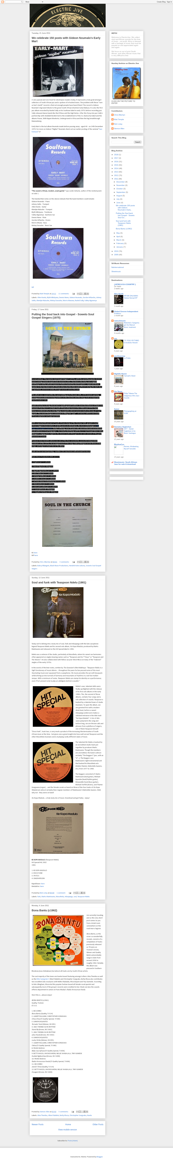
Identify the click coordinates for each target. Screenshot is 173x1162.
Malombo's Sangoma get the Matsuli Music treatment (131, 325)
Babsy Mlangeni (43, 566)
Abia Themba (42, 1115)
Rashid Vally (79, 301)
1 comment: (61, 893)
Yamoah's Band (129, 376)
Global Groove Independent (126, 311)
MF (33, 287)
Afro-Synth (118, 294)
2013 (116, 172)
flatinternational (117, 267)
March (119, 240)
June (118, 203)
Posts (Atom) (73, 1141)
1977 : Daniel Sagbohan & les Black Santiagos (130, 431)
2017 (116, 158)
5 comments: (64, 1112)
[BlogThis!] (80, 293)
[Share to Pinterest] (87, 293)
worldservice (119, 356)
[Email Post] (73, 294)
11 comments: (64, 294)
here (35, 553)
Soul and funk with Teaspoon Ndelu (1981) (59, 582)
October (119, 189)
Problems (117, 313)
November (120, 185)
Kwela (89, 1115)
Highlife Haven (120, 374)
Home (68, 1124)
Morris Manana (68, 301)
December (120, 182)
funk (39, 897)
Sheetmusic (116, 271)
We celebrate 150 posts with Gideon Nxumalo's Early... (125, 207)
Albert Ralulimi (53, 1115)
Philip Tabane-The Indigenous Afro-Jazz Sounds (131, 395)
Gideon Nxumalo (76, 298)
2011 (116, 179)
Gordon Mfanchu (89, 298)
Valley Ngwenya (90, 301)
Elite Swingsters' (43, 979)
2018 (116, 155)
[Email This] (78, 293)
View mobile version (67, 1130)
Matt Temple (119, 119)
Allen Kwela (41, 298)
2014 (116, 168)
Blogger (100, 1157)
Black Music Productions (59, 566)
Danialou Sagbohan (122, 427)
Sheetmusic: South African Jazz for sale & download (125, 463)
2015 (116, 165)
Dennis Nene (64, 298)
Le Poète (127, 358)
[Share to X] (83, 293)
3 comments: (65, 562)
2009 (116, 255)
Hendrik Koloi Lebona (77, 566)
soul (75, 897)
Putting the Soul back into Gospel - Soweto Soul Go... (125, 215)
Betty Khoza (64, 1115)
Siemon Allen (119, 128)
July (118, 199)
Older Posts (98, 1124)
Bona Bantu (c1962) (44, 910)
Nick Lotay (118, 124)
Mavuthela (60, 897)
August (119, 196)
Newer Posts (37, 1124)
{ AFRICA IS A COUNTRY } (125, 284)
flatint (116, 409)
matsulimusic (120, 321)
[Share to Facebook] (85, 293)
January (119, 247)
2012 (116, 175)
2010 (116, 251)
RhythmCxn (119, 444)
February (120, 243)
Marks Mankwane (48, 897)
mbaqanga (69, 897)
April (118, 236)
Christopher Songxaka (78, 1115)
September (121, 192)
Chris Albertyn (119, 115)
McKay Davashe (56, 301)
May (118, 233)
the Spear (118, 391)
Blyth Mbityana (52, 298)
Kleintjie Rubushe (43, 301)
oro (115, 338)
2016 (116, 162)
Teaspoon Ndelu (84, 897)
